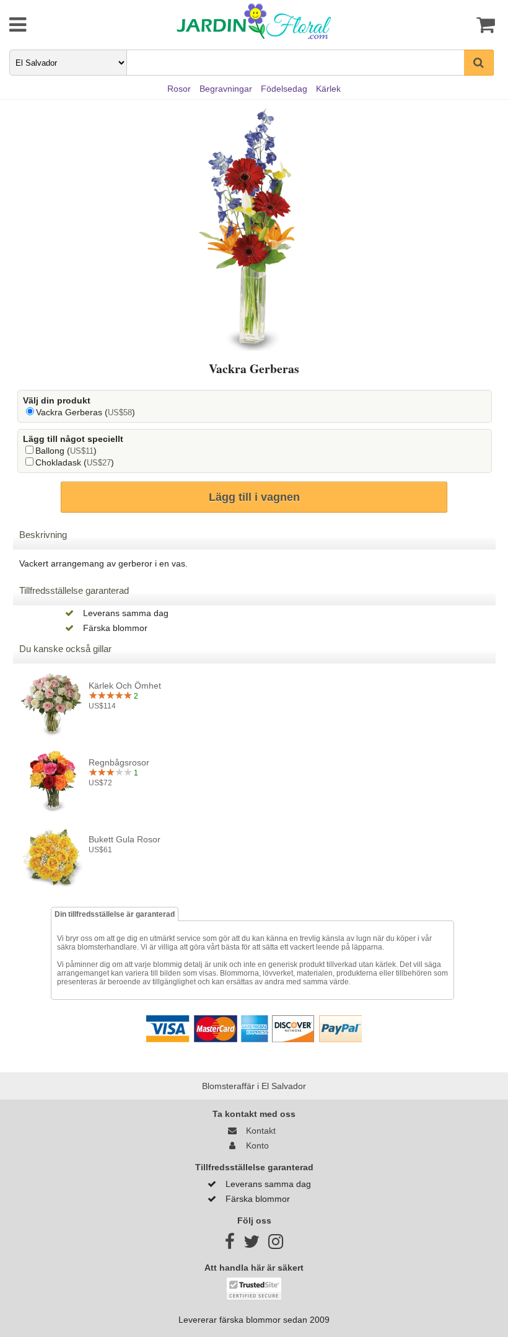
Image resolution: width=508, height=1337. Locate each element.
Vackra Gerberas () (85, 412)
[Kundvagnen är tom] (457, 24)
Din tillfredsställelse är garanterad (115, 914)
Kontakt (258, 1131)
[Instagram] (275, 1245)
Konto (255, 1145)
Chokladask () (74, 462)
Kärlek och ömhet (125, 686)
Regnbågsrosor (119, 762)
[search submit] (479, 63)
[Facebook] (230, 1245)
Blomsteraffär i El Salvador (254, 1086)
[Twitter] (251, 1245)
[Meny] (51, 24)
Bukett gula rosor (124, 839)
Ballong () (66, 451)
